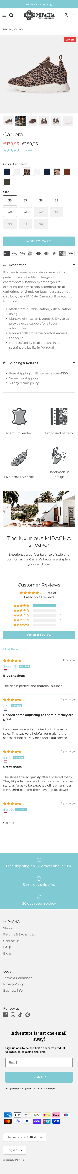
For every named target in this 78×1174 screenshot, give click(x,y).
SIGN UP (39, 1077)
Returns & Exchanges (19, 934)
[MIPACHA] (39, 15)
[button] (22, 605)
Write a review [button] (39, 635)
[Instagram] (13, 1014)
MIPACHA (18, 1160)
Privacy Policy (13, 984)
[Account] (64, 15)
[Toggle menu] (4, 15)
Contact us (11, 941)
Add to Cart (39, 241)
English (11, 1150)
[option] (39, 74)
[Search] (13, 15)
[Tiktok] (20, 1014)
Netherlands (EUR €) (21, 1137)
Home (7, 29)
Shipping (10, 928)
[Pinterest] (27, 1014)
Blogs (7, 953)
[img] (12, 660)
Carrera (18, 29)
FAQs (7, 947)
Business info (13, 990)
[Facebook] (5, 1014)
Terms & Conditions (17, 978)
